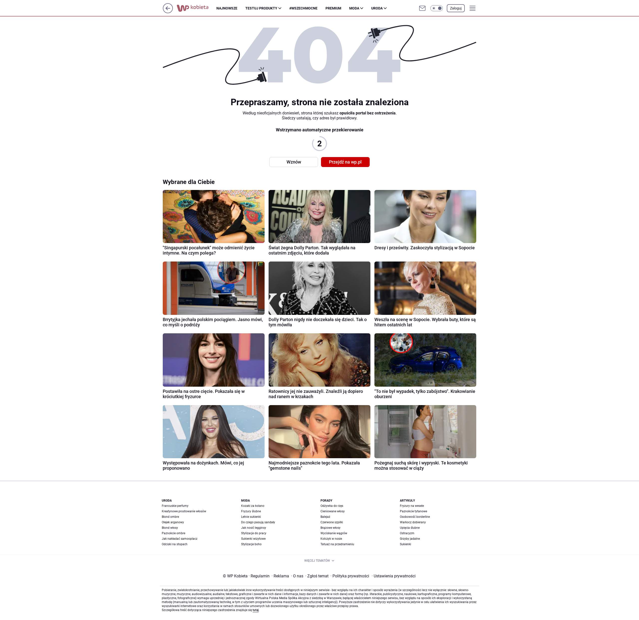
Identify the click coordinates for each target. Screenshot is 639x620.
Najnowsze (226, 8)
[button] (436, 8)
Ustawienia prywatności (394, 576)
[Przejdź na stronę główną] (168, 11)
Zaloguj (456, 8)
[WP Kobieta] (196, 8)
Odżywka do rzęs (331, 506)
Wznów (294, 162)
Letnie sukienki (251, 517)
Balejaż (325, 517)
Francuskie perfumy (175, 506)
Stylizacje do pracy (253, 533)
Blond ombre (170, 517)
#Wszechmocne (303, 8)
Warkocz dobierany (413, 522)
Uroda (377, 8)
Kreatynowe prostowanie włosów (184, 511)
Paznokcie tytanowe (413, 511)
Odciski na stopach (174, 544)
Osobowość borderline (415, 517)
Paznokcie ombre (173, 533)
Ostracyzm (407, 533)
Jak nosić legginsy (253, 528)
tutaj (256, 610)
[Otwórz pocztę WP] (422, 8)
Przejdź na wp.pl (345, 162)
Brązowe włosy (330, 528)
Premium (333, 8)
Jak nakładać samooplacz (179, 538)
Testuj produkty (261, 8)
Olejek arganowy (173, 522)
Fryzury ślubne (251, 511)
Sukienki (405, 544)
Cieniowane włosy (332, 511)
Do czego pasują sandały (258, 522)
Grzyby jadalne (410, 538)
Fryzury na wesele (412, 506)
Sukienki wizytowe (253, 538)
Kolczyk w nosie (331, 538)
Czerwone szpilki (331, 522)
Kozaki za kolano (252, 506)
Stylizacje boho (251, 544)
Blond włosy (170, 528)
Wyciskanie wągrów (333, 533)
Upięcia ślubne (410, 528)
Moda (354, 8)
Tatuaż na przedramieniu (337, 544)
